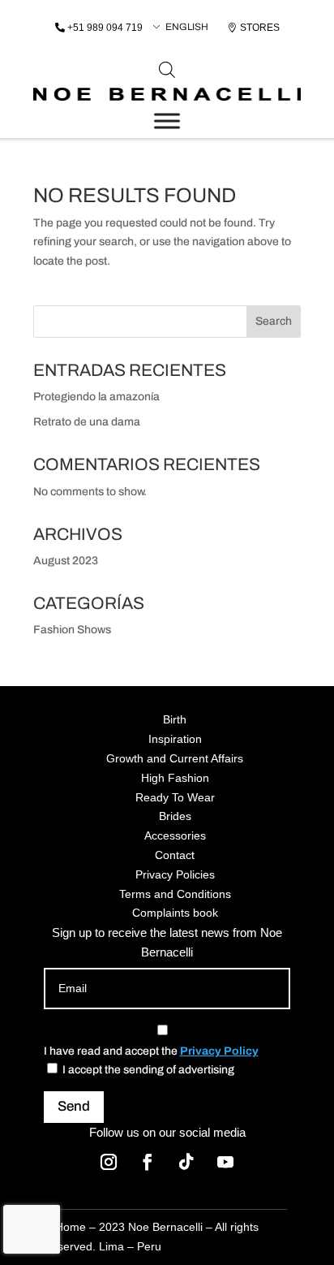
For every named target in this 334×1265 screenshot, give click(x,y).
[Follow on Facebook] (147, 1162)
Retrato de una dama (86, 422)
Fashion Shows (72, 630)
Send (74, 1106)
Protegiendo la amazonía (96, 397)
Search (273, 321)
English (186, 26)
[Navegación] (167, 120)
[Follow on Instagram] (108, 1162)
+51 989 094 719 (105, 27)
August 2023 (65, 561)
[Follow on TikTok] (186, 1162)
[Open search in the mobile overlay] (167, 70)
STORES (260, 27)
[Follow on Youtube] (225, 1162)
